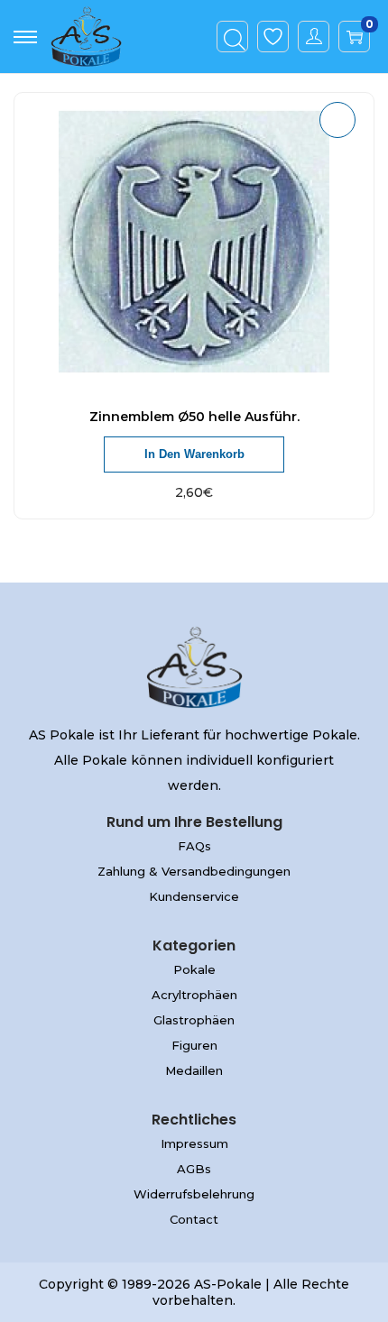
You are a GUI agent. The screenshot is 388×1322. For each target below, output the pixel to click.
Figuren (194, 1045)
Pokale (194, 969)
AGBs (194, 1168)
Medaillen (194, 1070)
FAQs (194, 846)
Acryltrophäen (194, 994)
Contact (194, 1219)
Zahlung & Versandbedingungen (194, 871)
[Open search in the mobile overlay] (233, 37)
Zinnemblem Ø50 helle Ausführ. (194, 417)
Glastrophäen (194, 1020)
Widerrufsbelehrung (194, 1194)
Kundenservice (194, 896)
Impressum (194, 1143)
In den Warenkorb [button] (194, 454)
